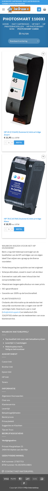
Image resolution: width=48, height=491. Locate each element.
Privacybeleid (8, 421)
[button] (3, 9)
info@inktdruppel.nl (11, 312)
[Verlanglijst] (34, 10)
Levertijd (6, 408)
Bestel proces (8, 417)
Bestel (19, 142)
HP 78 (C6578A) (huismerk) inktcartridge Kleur (22, 219)
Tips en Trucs (7, 429)
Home (6, 24)
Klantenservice (8, 404)
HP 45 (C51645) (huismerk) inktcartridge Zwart (22, 133)
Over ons (6, 400)
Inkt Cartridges (20, 24)
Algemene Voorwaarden (12, 396)
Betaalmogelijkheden (11, 413)
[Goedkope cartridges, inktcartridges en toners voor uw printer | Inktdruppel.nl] (19, 9)
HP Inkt (36, 24)
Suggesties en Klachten (12, 425)
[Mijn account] (39, 9)
